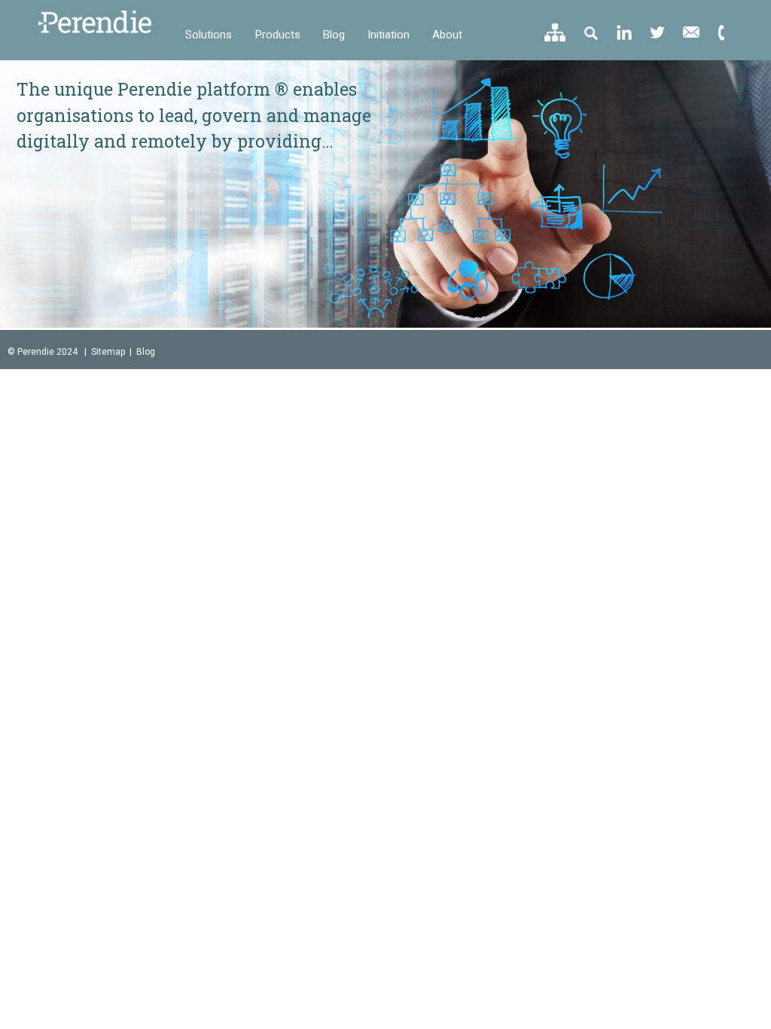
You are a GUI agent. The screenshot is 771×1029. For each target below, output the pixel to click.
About (447, 34)
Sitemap (108, 352)
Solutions (208, 34)
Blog (334, 34)
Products (277, 34)
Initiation (388, 34)
